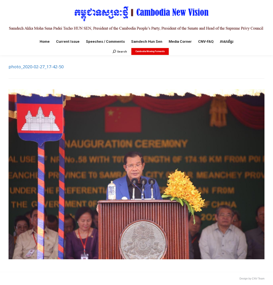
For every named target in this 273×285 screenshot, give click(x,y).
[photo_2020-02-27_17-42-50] (136, 174)
